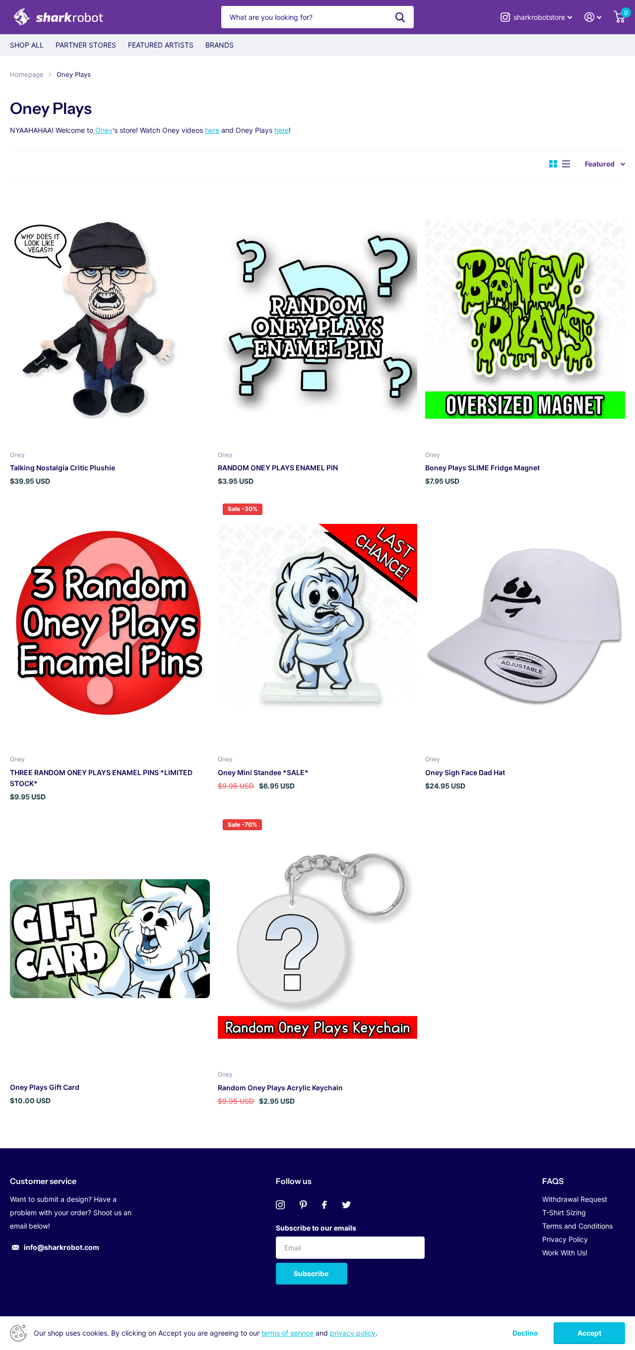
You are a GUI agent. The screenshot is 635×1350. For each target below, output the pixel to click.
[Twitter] (346, 1204)
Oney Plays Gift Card (44, 1087)
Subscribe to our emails (316, 1228)
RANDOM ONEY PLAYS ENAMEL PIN (278, 467)
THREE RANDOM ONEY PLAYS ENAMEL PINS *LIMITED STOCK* (101, 778)
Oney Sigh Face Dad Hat (465, 772)
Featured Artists (160, 45)
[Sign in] (593, 17)
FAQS (553, 1181)
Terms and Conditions (577, 1226)
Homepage (27, 74)
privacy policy (353, 1333)
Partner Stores (86, 45)
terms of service (287, 1333)
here (212, 130)
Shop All (27, 45)
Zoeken (400, 17)
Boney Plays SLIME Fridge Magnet (482, 467)
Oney (103, 130)
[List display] (566, 164)
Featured (600, 164)
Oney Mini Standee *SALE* (263, 772)
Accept (589, 1333)
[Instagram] (280, 1204)
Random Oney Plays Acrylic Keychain (280, 1087)
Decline (525, 1333)
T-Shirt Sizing (564, 1212)
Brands (219, 45)
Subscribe (312, 1273)
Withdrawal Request (574, 1199)
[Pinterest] (303, 1204)
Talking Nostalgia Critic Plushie (62, 467)
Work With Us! (564, 1252)
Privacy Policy (565, 1239)
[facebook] (324, 1204)
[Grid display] (553, 164)
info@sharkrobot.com (61, 1247)
